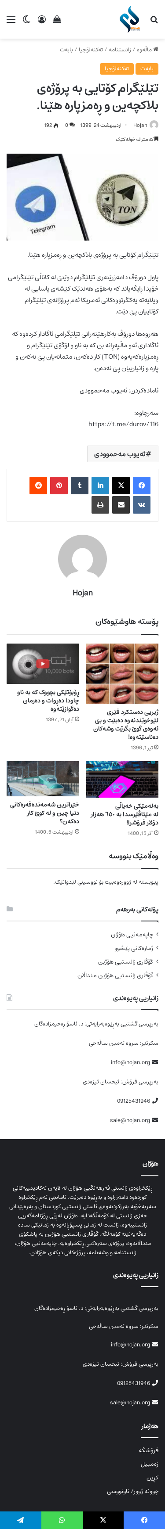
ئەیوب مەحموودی (120, 454)
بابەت (66, 50)
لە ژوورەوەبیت (121, 882)
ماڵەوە (145, 50)
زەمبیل (149, 1464)
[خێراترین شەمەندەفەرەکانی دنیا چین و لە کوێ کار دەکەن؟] (43, 778)
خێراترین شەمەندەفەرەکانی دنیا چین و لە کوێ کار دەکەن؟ (44, 813)
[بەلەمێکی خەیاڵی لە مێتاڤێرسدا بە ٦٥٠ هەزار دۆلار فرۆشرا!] (122, 779)
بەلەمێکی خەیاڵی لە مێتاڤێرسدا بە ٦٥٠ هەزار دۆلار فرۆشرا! (124, 814)
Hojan (140, 125)
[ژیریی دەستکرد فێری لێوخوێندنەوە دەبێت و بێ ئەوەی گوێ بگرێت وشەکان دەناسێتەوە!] (122, 674)
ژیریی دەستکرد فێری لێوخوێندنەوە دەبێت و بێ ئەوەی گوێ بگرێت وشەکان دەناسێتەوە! (125, 724)
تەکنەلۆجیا (91, 50)
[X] (121, 485)
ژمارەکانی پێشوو (133, 948)
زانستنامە (120, 50)
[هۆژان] (131, 19)
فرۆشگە (148, 1450)
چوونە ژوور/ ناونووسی (132, 1491)
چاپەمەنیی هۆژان (132, 934)
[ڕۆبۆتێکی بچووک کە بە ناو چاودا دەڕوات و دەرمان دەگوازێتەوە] (43, 664)
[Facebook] (141, 485)
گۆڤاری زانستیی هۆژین (125, 962)
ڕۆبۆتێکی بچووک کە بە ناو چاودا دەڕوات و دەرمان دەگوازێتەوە (48, 700)
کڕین (152, 1477)
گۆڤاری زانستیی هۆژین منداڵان (115, 975)
